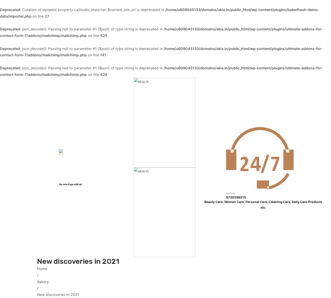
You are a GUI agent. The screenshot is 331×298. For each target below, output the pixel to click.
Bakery (43, 282)
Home (42, 268)
